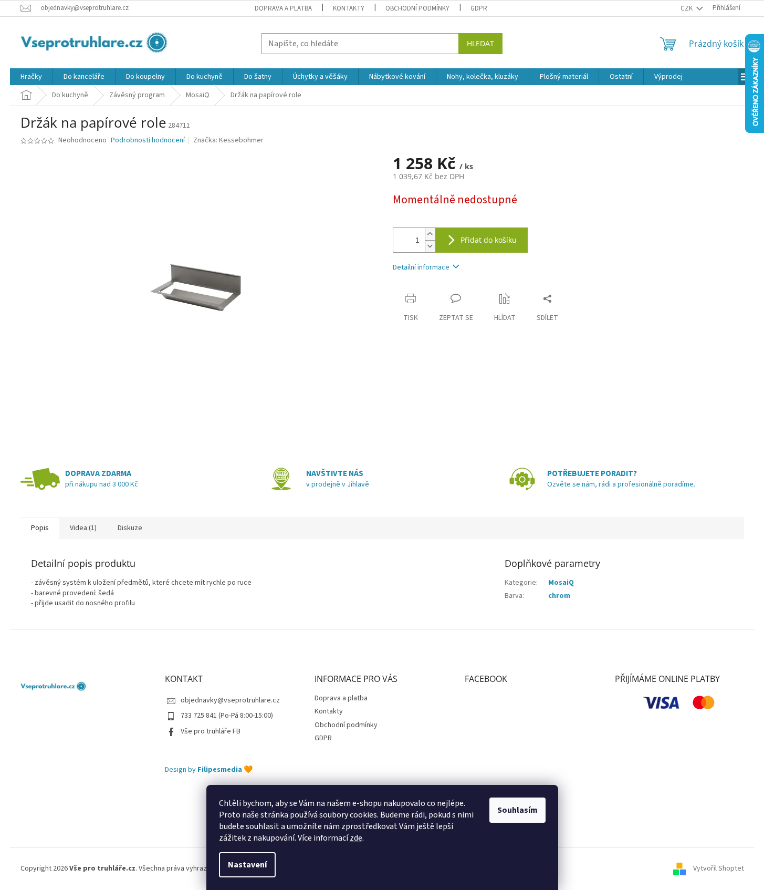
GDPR (478, 8)
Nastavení (247, 865)
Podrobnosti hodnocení (148, 141)
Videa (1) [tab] (83, 528)
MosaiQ (561, 582)
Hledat (480, 43)
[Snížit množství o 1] (430, 246)
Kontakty (348, 8)
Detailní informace (421, 267)
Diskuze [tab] (130, 528)
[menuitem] (31, 76)
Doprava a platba (283, 8)
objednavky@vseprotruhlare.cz (230, 700)
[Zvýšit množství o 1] (430, 234)
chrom (559, 596)
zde (356, 838)
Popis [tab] (40, 528)
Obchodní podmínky (417, 8)
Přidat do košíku (489, 240)
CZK (687, 8)
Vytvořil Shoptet (718, 868)
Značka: (228, 140)
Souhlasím (517, 810)
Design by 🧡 (209, 770)
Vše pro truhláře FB (210, 731)
